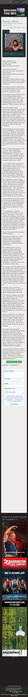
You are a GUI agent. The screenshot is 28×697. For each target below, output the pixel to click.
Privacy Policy (15, 692)
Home (23, 2)
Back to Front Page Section (12, 361)
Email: (6, 383)
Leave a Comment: (9, 371)
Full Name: (7, 378)
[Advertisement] (14, 460)
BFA (16, 656)
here (16, 519)
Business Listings (18, 691)
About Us (11, 691)
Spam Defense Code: (10, 388)
